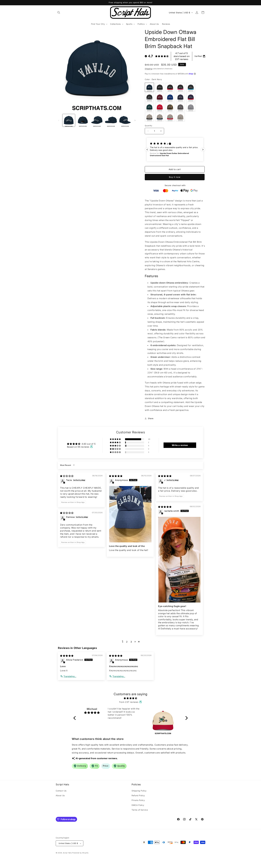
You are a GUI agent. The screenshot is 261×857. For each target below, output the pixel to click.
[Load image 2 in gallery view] (82, 120)
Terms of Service (140, 810)
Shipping (148, 69)
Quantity (148, 125)
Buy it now (174, 177)
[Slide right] (135, 120)
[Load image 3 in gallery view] (97, 120)
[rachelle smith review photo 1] (179, 560)
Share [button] (150, 418)
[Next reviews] (203, 149)
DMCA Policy (138, 805)
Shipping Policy (139, 791)
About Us (60, 795)
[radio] (149, 87)
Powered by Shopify (80, 853)
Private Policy (138, 800)
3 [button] (131, 641)
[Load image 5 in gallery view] (125, 120)
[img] (67, 476)
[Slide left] (59, 120)
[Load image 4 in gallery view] (111, 120)
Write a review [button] (180, 445)
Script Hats (67, 853)
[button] (59, 12)
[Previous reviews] (147, 149)
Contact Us (61, 791)
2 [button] (127, 641)
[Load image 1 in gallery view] (68, 120)
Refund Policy (138, 795)
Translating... (69, 676)
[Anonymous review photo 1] (130, 514)
